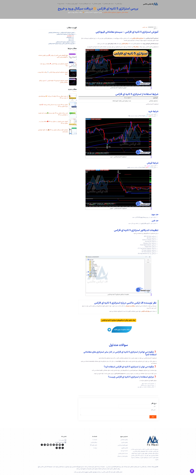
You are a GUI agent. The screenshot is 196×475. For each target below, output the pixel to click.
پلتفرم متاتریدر (124, 442)
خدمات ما (95, 439)
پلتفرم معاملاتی (124, 439)
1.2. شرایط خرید (70, 36)
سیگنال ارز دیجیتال (130, 306)
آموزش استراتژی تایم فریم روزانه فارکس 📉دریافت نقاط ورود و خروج (53, 73)
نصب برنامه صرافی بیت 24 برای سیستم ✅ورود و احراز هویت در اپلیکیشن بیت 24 (53, 114)
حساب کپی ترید (124, 451)
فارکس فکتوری (124, 448)
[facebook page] (63, 445)
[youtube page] (60, 445)
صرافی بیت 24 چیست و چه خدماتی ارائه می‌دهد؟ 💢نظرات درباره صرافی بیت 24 (53, 105)
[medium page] (45, 445)
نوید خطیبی (144, 27)
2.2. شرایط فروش (70, 37)
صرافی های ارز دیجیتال (123, 456)
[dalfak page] (48, 445)
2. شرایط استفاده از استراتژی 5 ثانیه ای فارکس (66, 34)
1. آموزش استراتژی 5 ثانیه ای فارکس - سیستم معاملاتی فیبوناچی (61, 32)
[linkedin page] (60, 449)
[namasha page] (54, 445)
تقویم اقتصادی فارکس (123, 445)
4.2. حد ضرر (71, 40)
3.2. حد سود (71, 39)
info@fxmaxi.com (59, 442)
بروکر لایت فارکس (145, 311)
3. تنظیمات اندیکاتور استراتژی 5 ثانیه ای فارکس (65, 42)
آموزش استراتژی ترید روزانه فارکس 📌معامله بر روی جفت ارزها (54, 64)
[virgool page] (42, 445)
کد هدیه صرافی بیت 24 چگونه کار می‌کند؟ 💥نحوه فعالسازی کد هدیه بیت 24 (53, 97)
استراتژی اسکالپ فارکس (137, 38)
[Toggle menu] (192, 471)
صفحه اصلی (125, 12)
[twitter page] (63, 449)
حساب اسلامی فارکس (123, 453)
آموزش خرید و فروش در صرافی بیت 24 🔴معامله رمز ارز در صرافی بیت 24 (53, 122)
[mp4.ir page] (51, 445)
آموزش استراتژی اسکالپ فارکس (112, 12)
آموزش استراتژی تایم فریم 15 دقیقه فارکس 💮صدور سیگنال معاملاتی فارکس (53, 81)
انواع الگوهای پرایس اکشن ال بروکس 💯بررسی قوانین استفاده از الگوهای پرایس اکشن (53, 56)
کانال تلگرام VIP (93, 445)
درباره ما (95, 448)
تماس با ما (61, 440)
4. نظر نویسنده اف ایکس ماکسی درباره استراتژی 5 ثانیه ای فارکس (61, 43)
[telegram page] (57, 449)
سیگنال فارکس (124, 44)
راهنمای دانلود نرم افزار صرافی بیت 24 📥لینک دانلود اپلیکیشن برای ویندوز (53, 131)
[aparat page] (57, 445)
